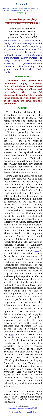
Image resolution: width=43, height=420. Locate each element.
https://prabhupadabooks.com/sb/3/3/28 (22, 408)
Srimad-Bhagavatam (26, 8)
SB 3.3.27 (19, 412)
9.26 (11, 334)
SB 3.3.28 (30, 10)
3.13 (37, 250)
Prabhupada (5, 8)
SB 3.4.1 (33, 412)
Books (14, 8)
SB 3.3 (22, 10)
